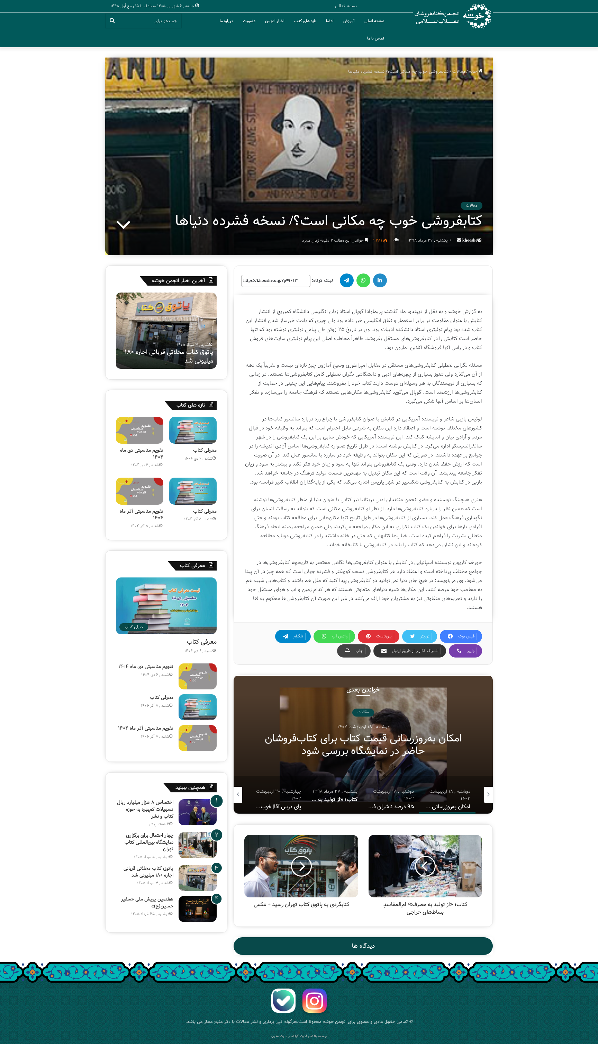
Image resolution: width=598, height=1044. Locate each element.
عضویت (249, 21)
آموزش (349, 21)
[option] (363, 744)
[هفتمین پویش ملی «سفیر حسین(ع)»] (198, 909)
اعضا (330, 21)
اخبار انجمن (274, 21)
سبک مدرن (279, 1036)
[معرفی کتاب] (193, 430)
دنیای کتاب (363, 712)
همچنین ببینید (190, 787)
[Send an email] (459, 240)
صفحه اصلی (374, 21)
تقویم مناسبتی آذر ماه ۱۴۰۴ (141, 514)
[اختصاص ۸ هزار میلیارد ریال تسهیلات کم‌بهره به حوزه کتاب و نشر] (198, 812)
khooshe (469, 240)
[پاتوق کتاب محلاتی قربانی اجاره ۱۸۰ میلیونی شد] (198, 878)
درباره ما (226, 21)
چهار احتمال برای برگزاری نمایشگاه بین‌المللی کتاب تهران (149, 842)
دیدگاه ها (363, 946)
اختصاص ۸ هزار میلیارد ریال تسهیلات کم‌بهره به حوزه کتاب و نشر (145, 809)
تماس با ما (375, 38)
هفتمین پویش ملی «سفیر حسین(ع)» (180, 356)
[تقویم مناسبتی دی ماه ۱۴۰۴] (139, 430)
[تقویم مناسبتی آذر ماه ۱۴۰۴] (139, 491)
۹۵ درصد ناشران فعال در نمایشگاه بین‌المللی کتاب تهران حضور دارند (363, 745)
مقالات (458, 71)
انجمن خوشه (334, 1021)
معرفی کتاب (205, 450)
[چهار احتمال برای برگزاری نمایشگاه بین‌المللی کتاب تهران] (198, 845)
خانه (473, 71)
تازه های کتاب (305, 21)
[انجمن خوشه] (453, 16)
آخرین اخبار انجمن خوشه (178, 281)
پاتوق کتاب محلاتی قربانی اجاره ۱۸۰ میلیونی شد (148, 871)
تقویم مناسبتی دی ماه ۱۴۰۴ (141, 453)
